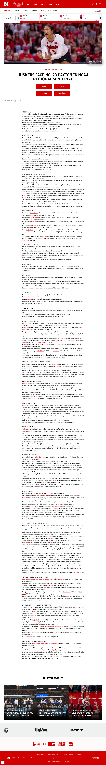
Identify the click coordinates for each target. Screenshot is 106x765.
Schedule (17, 10)
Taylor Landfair (32, 506)
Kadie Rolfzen (25, 342)
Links (29, 22)
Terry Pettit (27, 543)
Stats (48, 10)
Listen (65, 87)
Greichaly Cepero (58, 340)
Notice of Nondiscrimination (55, 761)
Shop (46, 4)
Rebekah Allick (34, 225)
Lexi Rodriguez (46, 236)
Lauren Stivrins (42, 342)
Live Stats (46, 93)
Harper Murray (34, 213)
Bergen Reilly (29, 230)
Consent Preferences (53, 754)
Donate (41, 4)
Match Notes (64, 93)
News (42, 10)
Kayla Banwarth (56, 650)
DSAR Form (79, 754)
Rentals (57, 4)
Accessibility (68, 761)
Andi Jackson (33, 221)
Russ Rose (24, 197)
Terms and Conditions (67, 754)
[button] (18, 18)
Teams (28, 4)
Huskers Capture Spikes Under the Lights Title (52, 714)
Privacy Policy (40, 754)
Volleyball (47, 69)
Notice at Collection (66, 758)
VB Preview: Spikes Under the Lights (82, 714)
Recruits (34, 4)
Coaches (34, 10)
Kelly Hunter (49, 585)
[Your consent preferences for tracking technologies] (2, 762)
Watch (47, 87)
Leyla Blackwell (26, 637)
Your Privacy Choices (52, 758)
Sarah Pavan (74, 340)
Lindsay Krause (56, 506)
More (54, 10)
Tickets (51, 4)
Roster (26, 10)
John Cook (25, 193)
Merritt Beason (35, 217)
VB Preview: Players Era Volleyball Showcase (20, 714)
